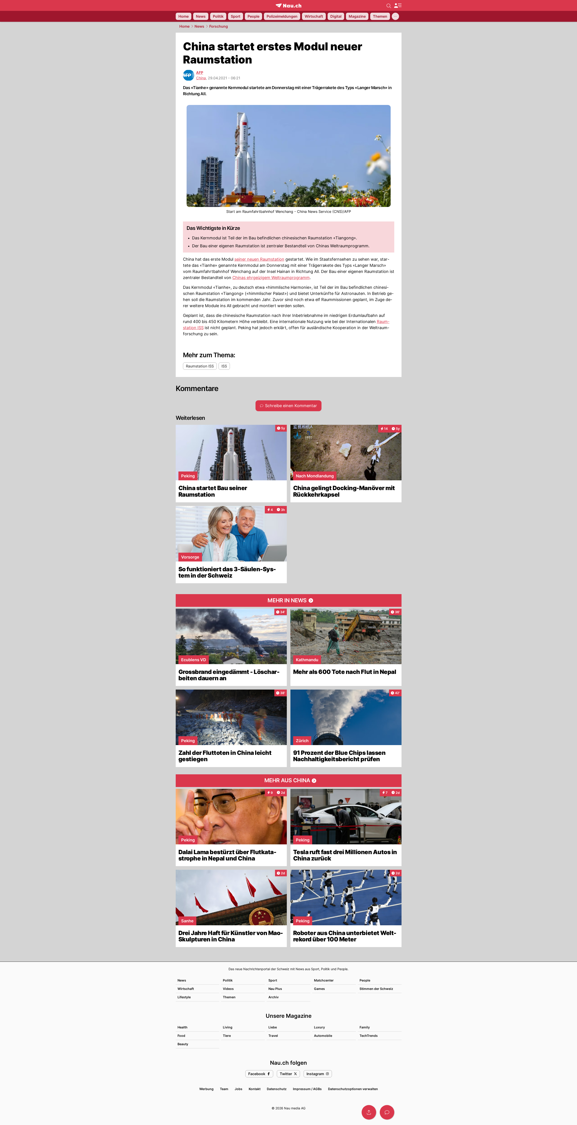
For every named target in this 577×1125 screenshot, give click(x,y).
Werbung (206, 1089)
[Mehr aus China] (289, 780)
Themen (229, 997)
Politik (228, 980)
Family (365, 1027)
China (201, 78)
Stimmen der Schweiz (376, 989)
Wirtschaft (186, 989)
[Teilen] (369, 1112)
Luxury (319, 1027)
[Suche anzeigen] (389, 5)
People (365, 980)
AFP (199, 72)
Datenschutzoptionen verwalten (353, 1089)
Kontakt (255, 1089)
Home (184, 26)
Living (227, 1027)
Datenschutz (277, 1089)
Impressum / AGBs (307, 1089)
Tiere (227, 1036)
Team (224, 1089)
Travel (273, 1036)
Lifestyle (184, 997)
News (199, 26)
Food (181, 1036)
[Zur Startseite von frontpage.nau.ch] (288, 5)
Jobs (238, 1089)
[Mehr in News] (289, 600)
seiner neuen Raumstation (259, 259)
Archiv (273, 997)
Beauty (183, 1044)
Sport (272, 980)
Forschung (218, 26)
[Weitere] (395, 16)
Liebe (272, 1027)
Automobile (323, 1036)
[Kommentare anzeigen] (387, 1112)
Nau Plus (275, 989)
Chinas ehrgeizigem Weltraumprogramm (271, 277)
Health (182, 1027)
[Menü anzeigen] (398, 5)
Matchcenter (324, 980)
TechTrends (369, 1036)
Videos (228, 989)
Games (319, 989)
